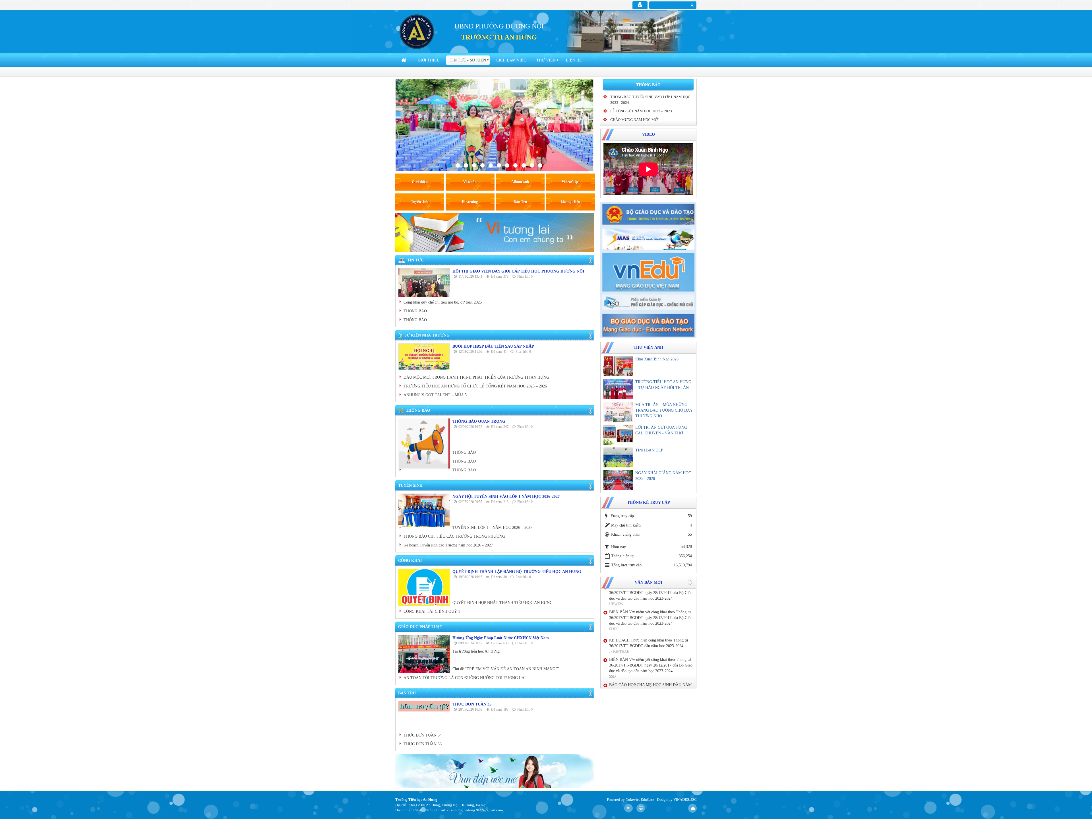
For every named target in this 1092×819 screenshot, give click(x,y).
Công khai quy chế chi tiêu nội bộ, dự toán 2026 (443, 302)
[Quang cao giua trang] (494, 232)
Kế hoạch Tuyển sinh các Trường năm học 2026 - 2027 (448, 545)
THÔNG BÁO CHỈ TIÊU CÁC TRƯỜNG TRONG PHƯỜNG (454, 536)
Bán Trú (520, 201)
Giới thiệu (429, 60)
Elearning (470, 201)
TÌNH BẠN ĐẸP (649, 450)
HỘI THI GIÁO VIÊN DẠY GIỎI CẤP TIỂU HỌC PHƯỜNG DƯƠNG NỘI (518, 271)
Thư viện (546, 60)
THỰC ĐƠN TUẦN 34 (423, 735)
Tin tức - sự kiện (468, 60)
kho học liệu (570, 201)
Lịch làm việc (511, 60)
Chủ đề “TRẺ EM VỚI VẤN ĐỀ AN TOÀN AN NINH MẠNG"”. (506, 669)
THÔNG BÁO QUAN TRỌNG (478, 421)
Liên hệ (574, 60)
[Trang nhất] (404, 60)
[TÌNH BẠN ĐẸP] (618, 457)
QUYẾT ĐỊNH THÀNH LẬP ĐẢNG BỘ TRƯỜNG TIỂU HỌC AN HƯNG (516, 572)
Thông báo (648, 85)
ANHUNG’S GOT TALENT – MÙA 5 (435, 395)
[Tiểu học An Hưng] (417, 31)
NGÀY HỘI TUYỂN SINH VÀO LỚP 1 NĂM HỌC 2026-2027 (506, 496)
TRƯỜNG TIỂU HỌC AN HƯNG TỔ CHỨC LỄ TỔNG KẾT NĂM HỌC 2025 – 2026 (475, 386)
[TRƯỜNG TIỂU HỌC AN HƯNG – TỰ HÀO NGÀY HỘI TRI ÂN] (618, 389)
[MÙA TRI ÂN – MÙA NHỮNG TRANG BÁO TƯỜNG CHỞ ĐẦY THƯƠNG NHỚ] (618, 412)
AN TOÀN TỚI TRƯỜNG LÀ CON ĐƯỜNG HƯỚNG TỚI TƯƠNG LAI (465, 678)
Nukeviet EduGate (640, 799)
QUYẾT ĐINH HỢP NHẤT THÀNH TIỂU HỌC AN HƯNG (502, 603)
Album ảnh (520, 182)
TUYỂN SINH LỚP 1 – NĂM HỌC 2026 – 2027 (492, 527)
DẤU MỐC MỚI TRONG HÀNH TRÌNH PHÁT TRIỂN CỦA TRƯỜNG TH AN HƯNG (476, 377)
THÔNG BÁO (415, 311)
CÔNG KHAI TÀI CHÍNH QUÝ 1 (432, 611)
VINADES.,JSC (685, 799)
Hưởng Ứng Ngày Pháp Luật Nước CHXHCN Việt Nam (500, 638)
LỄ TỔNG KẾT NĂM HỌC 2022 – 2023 (641, 111)
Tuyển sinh (419, 201)
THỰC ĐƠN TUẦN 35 (471, 704)
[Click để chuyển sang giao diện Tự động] (628, 808)
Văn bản (470, 182)
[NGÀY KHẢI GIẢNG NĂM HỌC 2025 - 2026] (618, 480)
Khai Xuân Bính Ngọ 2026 (657, 359)
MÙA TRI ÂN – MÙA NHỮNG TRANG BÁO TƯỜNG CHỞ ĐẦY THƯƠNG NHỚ (663, 410)
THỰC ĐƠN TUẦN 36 (423, 744)
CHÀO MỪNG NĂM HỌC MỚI (634, 119)
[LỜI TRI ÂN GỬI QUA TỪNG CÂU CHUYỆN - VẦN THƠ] (618, 435)
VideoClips (570, 182)
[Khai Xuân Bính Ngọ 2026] (618, 366)
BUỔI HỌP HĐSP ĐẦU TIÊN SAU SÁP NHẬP (493, 346)
